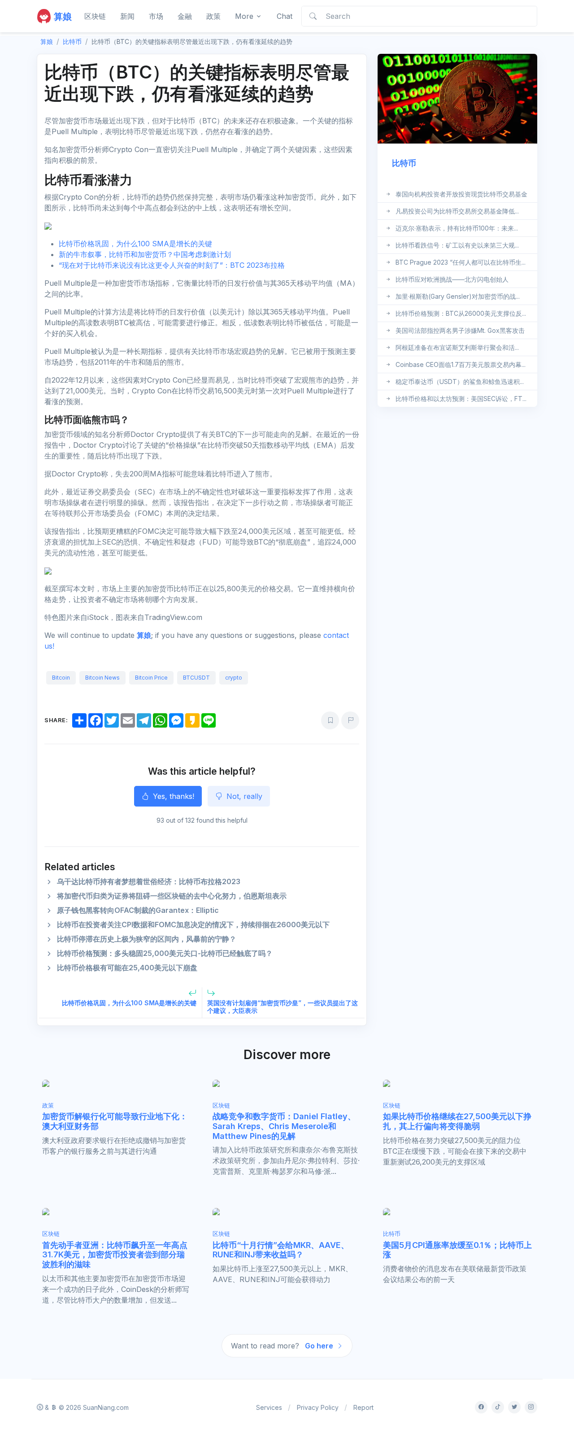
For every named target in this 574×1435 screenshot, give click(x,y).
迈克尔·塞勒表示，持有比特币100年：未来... (457, 228)
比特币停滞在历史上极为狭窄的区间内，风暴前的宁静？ (146, 938)
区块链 (95, 16)
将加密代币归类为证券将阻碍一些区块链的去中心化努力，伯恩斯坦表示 (172, 895)
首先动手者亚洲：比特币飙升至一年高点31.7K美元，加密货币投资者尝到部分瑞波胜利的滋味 (114, 1254)
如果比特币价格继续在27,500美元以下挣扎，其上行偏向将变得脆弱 (457, 1121)
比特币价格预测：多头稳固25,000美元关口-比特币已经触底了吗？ (165, 953)
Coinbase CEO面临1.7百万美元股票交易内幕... (461, 364)
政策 (213, 16)
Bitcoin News (102, 677)
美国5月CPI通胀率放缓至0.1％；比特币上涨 (457, 1250)
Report (363, 1407)
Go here (320, 1345)
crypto (233, 677)
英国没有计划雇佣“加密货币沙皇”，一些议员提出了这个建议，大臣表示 (282, 1006)
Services (269, 1407)
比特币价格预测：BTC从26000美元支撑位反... (461, 313)
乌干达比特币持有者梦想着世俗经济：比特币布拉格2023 (148, 881)
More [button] (244, 16)
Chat (284, 16)
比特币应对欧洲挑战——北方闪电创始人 (452, 279)
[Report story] (350, 720)
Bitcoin (61, 677)
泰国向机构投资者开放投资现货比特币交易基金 (461, 194)
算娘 (144, 635)
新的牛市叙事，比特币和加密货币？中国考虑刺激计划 (145, 254)
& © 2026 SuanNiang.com (86, 1407)
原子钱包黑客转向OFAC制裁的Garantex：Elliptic (138, 910)
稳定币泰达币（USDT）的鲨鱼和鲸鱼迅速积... (460, 381)
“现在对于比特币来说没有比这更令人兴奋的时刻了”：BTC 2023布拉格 (172, 265)
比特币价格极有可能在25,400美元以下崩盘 (127, 967)
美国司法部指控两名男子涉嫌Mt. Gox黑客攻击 (460, 330)
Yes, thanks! (172, 796)
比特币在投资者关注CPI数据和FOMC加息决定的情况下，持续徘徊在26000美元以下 (193, 924)
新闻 (127, 16)
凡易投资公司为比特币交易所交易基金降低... (457, 211)
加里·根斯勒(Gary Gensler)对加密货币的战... (458, 296)
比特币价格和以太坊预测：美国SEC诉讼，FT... (461, 398)
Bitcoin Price (151, 677)
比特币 (72, 41)
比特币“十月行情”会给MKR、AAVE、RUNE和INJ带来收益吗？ (281, 1250)
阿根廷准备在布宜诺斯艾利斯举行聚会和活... (457, 347)
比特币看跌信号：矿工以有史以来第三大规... (457, 245)
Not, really (243, 796)
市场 (156, 16)
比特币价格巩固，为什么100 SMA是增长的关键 (135, 243)
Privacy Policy (318, 1407)
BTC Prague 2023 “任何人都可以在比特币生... (461, 262)
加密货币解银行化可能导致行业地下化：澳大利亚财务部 (114, 1121)
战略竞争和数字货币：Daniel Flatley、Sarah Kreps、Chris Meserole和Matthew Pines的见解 (284, 1126)
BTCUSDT (196, 677)
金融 (185, 16)
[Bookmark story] (330, 720)
